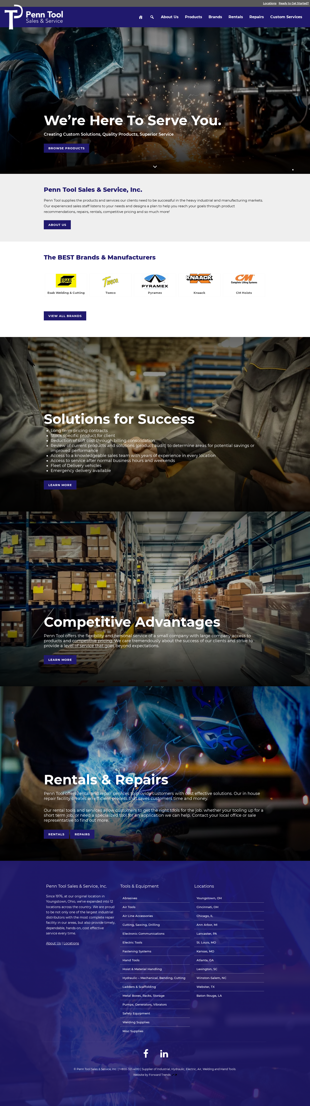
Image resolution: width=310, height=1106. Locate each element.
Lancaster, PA (207, 933)
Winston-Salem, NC (211, 978)
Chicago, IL (205, 916)
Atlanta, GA (205, 960)
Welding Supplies (136, 1022)
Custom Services (286, 17)
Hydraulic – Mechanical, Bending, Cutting (154, 978)
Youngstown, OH (209, 898)
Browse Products (66, 148)
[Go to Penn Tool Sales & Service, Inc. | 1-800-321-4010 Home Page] (34, 17)
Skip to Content (155, 166)
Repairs (256, 17)
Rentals (236, 17)
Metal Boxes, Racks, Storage (144, 995)
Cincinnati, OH (208, 907)
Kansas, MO (205, 951)
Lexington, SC (207, 969)
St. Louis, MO (206, 942)
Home (140, 17)
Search (152, 17)
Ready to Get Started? (294, 3)
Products (193, 17)
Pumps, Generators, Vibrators (145, 1004)
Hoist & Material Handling (142, 969)
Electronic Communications (144, 933)
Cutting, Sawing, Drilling (141, 924)
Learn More (60, 485)
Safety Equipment (136, 1013)
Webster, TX (206, 987)
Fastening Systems (137, 951)
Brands (215, 17)
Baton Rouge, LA (209, 995)
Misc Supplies (133, 1031)
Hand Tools (131, 960)
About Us (170, 17)
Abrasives (130, 898)
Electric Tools (132, 942)
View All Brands (65, 316)
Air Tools (129, 907)
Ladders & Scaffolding (139, 987)
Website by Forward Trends (152, 1074)
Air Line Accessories (138, 916)
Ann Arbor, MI (207, 924)
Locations (269, 3)
